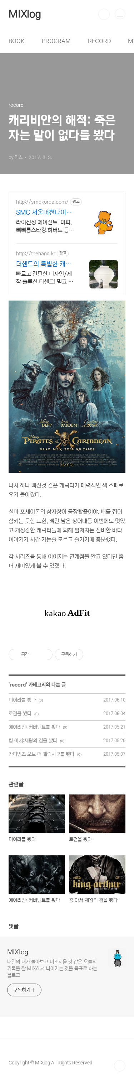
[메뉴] (120, 14)
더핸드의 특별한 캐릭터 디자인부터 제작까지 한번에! (43, 265)
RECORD (99, 41)
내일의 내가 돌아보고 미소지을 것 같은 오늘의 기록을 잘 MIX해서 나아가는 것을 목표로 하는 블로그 (52, 968)
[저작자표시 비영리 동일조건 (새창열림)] (93, 654)
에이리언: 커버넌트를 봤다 (34, 727)
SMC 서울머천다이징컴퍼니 (44, 213)
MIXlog (25, 14)
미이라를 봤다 (22, 700)
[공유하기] (35, 654)
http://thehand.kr (35, 253)
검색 (104, 14)
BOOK (17, 41)
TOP (119, 1066)
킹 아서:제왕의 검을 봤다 (33, 741)
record (18, 685)
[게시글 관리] (44, 654)
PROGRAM (56, 41)
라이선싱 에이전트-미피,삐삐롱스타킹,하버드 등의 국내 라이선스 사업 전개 (45, 226)
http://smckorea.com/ (42, 202)
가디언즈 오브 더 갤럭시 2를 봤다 (41, 754)
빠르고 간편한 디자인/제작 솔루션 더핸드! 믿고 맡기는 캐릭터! (44, 278)
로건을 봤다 (20, 713)
